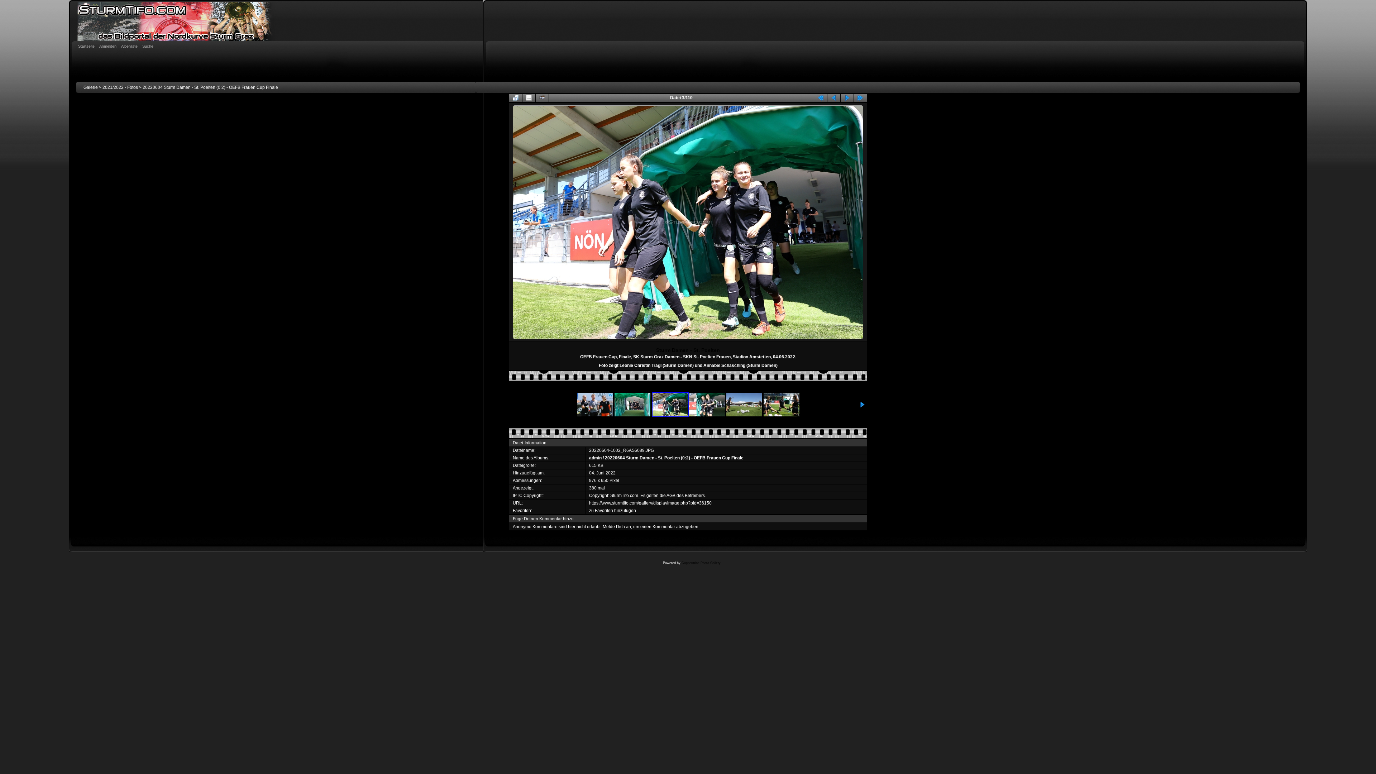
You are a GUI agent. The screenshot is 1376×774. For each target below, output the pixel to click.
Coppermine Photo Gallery (701, 563)
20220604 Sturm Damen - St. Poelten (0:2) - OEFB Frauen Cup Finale (210, 87)
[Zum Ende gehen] (860, 98)
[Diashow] (542, 98)
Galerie (90, 87)
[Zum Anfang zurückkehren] (820, 98)
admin (595, 457)
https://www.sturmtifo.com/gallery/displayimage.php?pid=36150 (650, 503)
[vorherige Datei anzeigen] (833, 98)
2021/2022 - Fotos (120, 87)
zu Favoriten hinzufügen (612, 510)
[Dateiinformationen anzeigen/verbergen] (528, 98)
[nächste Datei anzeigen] (847, 98)
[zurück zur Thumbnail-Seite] (515, 98)
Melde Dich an (617, 526)
